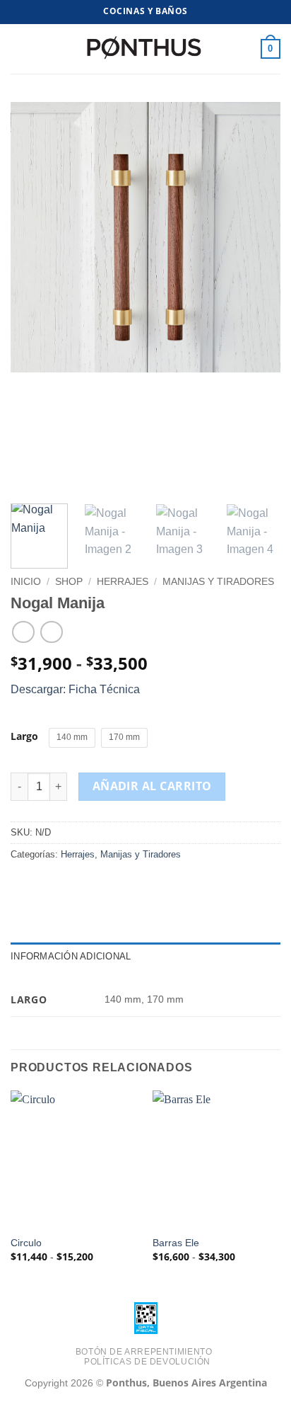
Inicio (26, 581)
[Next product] (23, 632)
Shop (69, 581)
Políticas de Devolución (147, 1362)
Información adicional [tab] (71, 956)
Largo (24, 736)
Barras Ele (176, 1243)
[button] (19, 48)
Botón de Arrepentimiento (144, 1352)
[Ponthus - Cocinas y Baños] (145, 48)
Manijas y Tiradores (218, 581)
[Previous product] (51, 632)
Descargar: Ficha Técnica (75, 689)
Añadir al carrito (152, 786)
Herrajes (122, 581)
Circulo (26, 1243)
